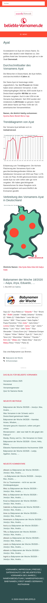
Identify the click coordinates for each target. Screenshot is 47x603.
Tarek (27, 329)
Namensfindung (34, 578)
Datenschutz (13, 572)
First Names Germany (30, 581)
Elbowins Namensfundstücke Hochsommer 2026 (23, 448)
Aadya (41, 267)
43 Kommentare (11, 361)
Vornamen (11, 569)
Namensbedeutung (13, 578)
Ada (20, 267)
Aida (33, 267)
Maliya (6, 343)
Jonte (24, 323)
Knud (5, 501)
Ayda (24, 267)
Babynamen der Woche (14, 358)
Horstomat (7, 384)
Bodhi (10, 315)
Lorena (6, 326)
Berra (23, 116)
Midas (14, 340)
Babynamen (10, 581)
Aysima (6, 116)
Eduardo (28, 312)
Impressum (25, 569)
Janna (27, 326)
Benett (17, 116)
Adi (36, 267)
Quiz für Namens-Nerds (13, 391)
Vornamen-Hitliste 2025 (12, 381)
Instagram (23, 584)
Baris (12, 116)
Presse (36, 569)
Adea (29, 267)
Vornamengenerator (11, 388)
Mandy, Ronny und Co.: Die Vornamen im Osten (22, 438)
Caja (27, 116)
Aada (5, 270)
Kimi (5, 340)
